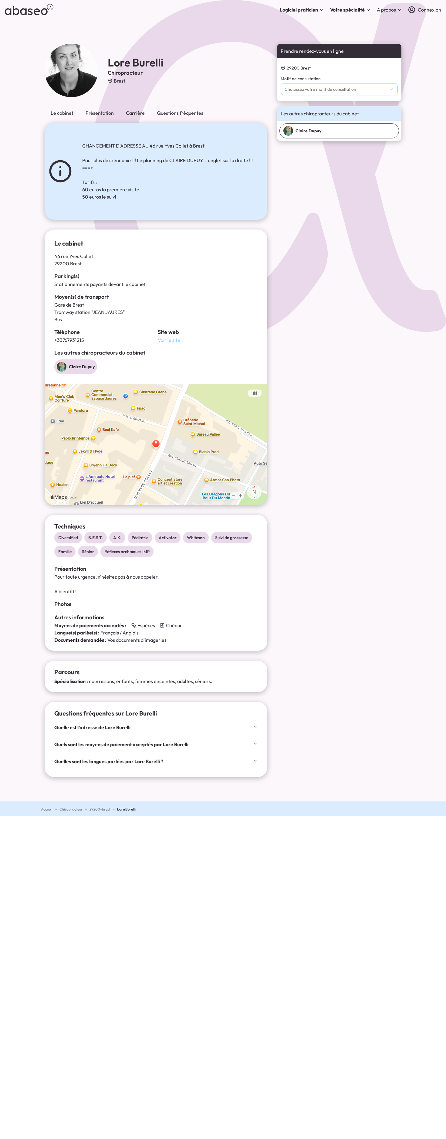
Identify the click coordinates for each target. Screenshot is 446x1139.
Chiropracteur (71, 809)
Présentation (100, 113)
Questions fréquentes (180, 113)
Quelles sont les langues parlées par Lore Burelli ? (108, 761)
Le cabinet (62, 113)
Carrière (135, 113)
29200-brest (100, 809)
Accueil (46, 809)
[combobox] (339, 89)
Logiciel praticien (299, 10)
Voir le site (169, 340)
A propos (386, 10)
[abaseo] (29, 9)
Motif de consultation (301, 78)
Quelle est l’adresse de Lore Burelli (92, 727)
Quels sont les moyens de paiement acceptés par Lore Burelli (121, 744)
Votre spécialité (347, 10)
